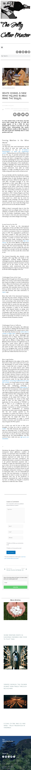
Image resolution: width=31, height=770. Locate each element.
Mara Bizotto (23, 387)
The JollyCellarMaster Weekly (8, 87)
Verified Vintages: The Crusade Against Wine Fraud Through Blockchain (15, 686)
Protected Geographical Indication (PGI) (21, 110)
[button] (2, 47)
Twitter (4, 429)
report (4, 292)
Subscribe (15, 587)
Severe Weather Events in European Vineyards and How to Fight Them (15, 637)
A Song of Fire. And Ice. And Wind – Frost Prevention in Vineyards (14, 725)
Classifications (8, 108)
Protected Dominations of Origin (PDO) (21, 108)
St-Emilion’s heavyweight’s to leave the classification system (15, 151)
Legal (12, 108)
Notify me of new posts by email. (14, 548)
